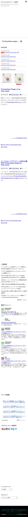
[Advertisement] (14, 22)
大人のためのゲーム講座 (9, 2)
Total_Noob (4, 147)
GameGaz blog (22, 509)
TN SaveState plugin (15, 144)
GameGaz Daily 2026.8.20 (8, 311)
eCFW (7, 144)
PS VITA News (15, 168)
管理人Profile (15, 509)
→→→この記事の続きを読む (19, 138)
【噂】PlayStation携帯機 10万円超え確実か (13, 284)
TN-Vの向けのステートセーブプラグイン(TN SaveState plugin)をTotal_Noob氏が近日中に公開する (14, 176)
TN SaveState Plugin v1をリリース (15, 102)
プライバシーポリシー (17, 512)
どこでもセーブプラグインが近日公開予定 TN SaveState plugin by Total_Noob (14, 163)
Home (3, 509)
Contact (8, 509)
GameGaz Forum (6, 510)
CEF (3, 144)
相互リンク (13, 510)
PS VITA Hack (15, 94)
